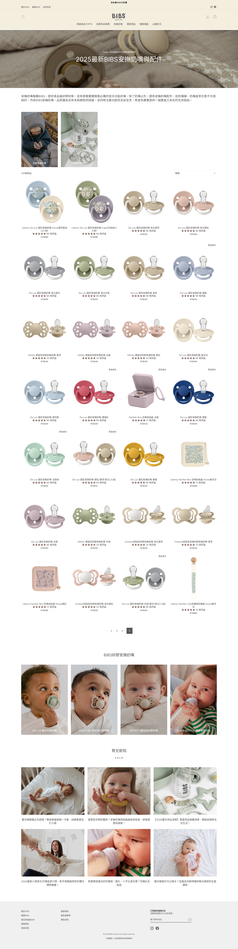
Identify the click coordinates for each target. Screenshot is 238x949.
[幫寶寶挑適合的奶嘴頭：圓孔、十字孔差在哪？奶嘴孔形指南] (119, 852)
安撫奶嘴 (118, 24)
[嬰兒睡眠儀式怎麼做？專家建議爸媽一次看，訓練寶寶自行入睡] (52, 791)
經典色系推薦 (103, 24)
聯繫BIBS (36, 7)
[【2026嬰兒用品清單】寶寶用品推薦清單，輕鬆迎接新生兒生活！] (185, 791)
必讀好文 (157, 24)
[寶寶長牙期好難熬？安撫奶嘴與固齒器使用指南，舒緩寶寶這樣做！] (119, 791)
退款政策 (25, 928)
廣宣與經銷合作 (28, 920)
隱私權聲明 (66, 915)
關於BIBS (25, 7)
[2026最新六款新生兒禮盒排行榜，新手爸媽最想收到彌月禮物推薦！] (52, 852)
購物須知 (65, 920)
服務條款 (25, 924)
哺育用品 (131, 24)
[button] (39, 233)
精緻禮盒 (144, 24)
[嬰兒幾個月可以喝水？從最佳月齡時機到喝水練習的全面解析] (185, 852)
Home (105, 52)
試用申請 (47, 7)
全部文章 (119, 758)
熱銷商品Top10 (84, 24)
